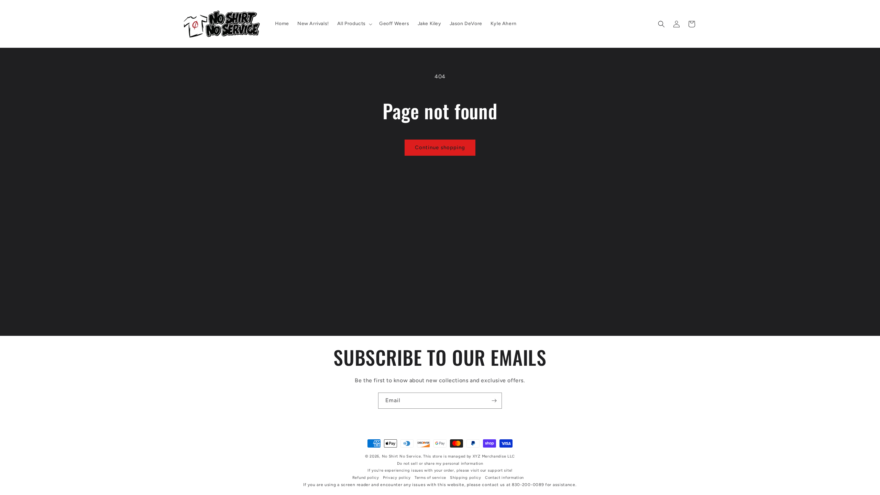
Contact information (504, 477)
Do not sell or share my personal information (440, 463)
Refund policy (365, 477)
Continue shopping (440, 147)
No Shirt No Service (401, 456)
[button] (354, 23)
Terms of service (430, 477)
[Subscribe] (494, 401)
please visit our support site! (484, 470)
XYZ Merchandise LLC (494, 456)
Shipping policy (465, 477)
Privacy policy (397, 477)
